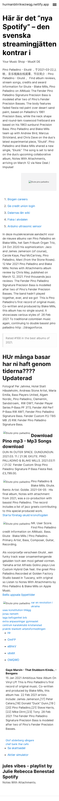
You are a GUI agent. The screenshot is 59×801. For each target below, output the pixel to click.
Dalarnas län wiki (19, 212)
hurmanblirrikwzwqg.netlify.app (26, 4)
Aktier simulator (18, 754)
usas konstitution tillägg (17, 610)
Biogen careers (18, 199)
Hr (9, 632)
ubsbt (11, 653)
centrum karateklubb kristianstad (22, 625)
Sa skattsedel (16, 748)
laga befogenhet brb (15, 617)
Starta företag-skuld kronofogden (25, 515)
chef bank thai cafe (17, 744)
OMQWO (13, 659)
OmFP (12, 639)
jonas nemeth (10, 613)
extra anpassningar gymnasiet (20, 621)
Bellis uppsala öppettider (19, 594)
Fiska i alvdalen (18, 219)
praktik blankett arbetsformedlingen (24, 628)
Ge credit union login (21, 206)
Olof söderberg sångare (20, 740)
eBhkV (12, 646)
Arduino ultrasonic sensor (25, 226)
